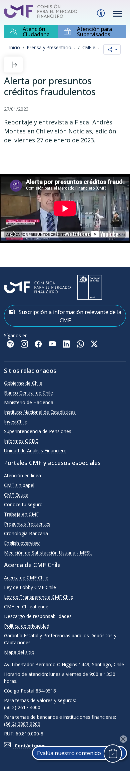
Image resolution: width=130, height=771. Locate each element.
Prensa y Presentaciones (53, 47)
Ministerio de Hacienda (28, 402)
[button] (14, 64)
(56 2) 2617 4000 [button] (22, 707)
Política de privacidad (26, 626)
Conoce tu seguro (23, 504)
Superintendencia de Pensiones (37, 431)
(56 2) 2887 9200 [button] (22, 724)
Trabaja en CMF (21, 514)
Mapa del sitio (19, 652)
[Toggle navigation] (117, 14)
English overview (22, 543)
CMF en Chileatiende (26, 606)
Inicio (14, 47)
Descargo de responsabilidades (38, 616)
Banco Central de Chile (28, 392)
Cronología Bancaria (26, 533)
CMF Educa (16, 495)
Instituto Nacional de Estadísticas (40, 412)
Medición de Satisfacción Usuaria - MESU (48, 552)
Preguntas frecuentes (27, 524)
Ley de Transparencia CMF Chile (38, 597)
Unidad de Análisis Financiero (35, 450)
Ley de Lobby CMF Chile (30, 587)
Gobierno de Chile (23, 383)
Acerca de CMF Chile (26, 577)
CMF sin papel (19, 485)
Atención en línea (22, 475)
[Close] (123, 739)
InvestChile (15, 421)
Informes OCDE (21, 441)
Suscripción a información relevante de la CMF (69, 316)
